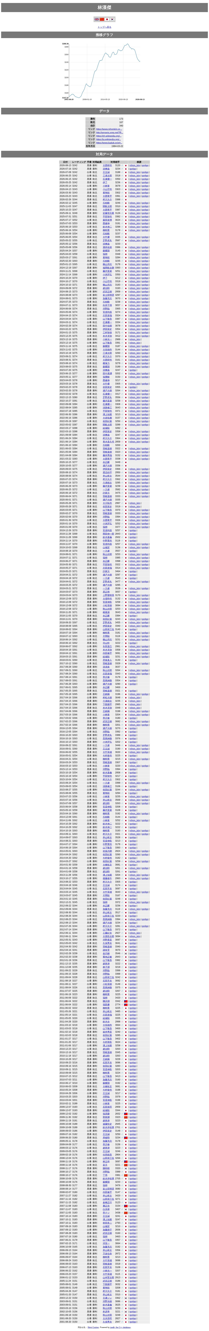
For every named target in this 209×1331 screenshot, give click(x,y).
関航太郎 (107, 206)
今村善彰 (107, 1042)
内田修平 (107, 653)
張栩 (105, 254)
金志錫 (106, 953)
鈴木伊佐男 (108, 1127)
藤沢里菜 (107, 271)
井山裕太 (107, 476)
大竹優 (106, 237)
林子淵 (106, 967)
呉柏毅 (106, 203)
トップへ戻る (104, 27)
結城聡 (106, 428)
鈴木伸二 (107, 227)
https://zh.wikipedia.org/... (108, 136)
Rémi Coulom (93, 1327)
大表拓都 (107, 418)
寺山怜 (106, 643)
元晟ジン (107, 1298)
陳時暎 (106, 1168)
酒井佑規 (107, 247)
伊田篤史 (107, 329)
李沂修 (106, 677)
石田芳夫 (107, 888)
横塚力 (106, 363)
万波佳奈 (107, 1253)
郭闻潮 (106, 1117)
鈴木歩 (106, 1021)
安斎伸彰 (107, 602)
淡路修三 (107, 407)
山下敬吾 (107, 319)
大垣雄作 (107, 349)
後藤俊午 (107, 878)
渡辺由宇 (107, 472)
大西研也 (107, 165)
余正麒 (106, 462)
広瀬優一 (107, 179)
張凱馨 (106, 1004)
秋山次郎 (107, 554)
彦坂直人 (107, 660)
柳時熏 (106, 230)
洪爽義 (106, 169)
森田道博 (107, 220)
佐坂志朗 (107, 851)
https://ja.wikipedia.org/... (108, 139)
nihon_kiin (135, 165)
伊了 (105, 182)
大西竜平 (107, 196)
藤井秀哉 (107, 455)
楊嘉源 (106, 612)
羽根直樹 (107, 448)
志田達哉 (107, 315)
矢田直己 (107, 646)
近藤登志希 (108, 213)
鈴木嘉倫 (107, 537)
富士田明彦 (108, 295)
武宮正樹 (107, 291)
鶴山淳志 (107, 264)
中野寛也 (107, 540)
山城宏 (106, 547)
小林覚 (106, 186)
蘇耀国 (106, 250)
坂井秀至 (107, 1032)
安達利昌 (107, 312)
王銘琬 (106, 694)
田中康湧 (107, 373)
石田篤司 (107, 1107)
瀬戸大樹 (107, 390)
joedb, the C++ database (120, 1327)
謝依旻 (106, 950)
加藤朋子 (107, 1230)
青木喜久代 (108, 441)
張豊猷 (106, 377)
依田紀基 (107, 421)
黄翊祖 (106, 192)
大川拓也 (107, 503)
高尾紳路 (107, 680)
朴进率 (106, 1311)
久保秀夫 (107, 943)
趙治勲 (106, 288)
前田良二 (107, 1223)
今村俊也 (107, 755)
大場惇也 (107, 598)
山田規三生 (108, 629)
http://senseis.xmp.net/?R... (109, 132)
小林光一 (107, 339)
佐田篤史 (107, 387)
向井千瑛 (107, 305)
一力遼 (106, 489)
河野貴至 (107, 940)
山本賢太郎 (108, 1277)
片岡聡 (106, 636)
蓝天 (105, 1165)
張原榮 (106, 1114)
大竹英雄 (107, 752)
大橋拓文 (107, 865)
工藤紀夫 (107, 933)
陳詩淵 (106, 1001)
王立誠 (106, 172)
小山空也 (107, 189)
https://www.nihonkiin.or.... (109, 129)
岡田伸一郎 (108, 534)
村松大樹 (107, 697)
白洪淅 (106, 1209)
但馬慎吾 (107, 1154)
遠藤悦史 (107, 1124)
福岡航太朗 (108, 268)
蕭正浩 (106, 1206)
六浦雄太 (107, 482)
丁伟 (105, 1175)
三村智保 (107, 332)
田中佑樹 (107, 326)
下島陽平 (107, 704)
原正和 (106, 592)
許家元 (106, 493)
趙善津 (106, 963)
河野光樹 (107, 1301)
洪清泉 (106, 667)
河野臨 (106, 308)
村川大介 (107, 199)
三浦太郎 (107, 175)
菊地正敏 (107, 957)
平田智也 (107, 216)
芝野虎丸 (107, 240)
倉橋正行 (107, 1202)
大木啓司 (107, 1318)
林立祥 (106, 1161)
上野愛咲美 (108, 595)
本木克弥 (107, 336)
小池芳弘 (107, 274)
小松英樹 (107, 605)
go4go (145, 165)
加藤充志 (107, 298)
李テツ (106, 1212)
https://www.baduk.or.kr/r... (109, 143)
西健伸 (106, 223)
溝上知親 (107, 414)
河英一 (106, 1243)
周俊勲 (106, 1137)
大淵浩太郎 (108, 936)
